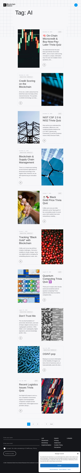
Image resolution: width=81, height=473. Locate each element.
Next (51, 424)
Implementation (46, 445)
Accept (59, 465)
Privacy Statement (63, 469)
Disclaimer (57, 447)
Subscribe (9, 453)
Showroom (44, 440)
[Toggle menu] (76, 5)
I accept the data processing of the (21, 448)
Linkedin (69, 438)
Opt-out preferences (54, 469)
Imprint (69, 469)
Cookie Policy (58, 445)
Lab (42, 438)
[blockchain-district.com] (9, 5)
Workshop (44, 443)
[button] (78, 453)
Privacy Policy (32, 448)
